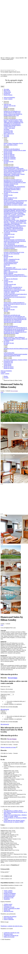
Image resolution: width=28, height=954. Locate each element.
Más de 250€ (10, 340)
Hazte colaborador (8, 918)
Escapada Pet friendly (14, 175)
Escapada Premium (14, 171)
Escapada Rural (17, 170)
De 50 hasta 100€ (10, 338)
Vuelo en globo (13, 288)
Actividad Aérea (8, 284)
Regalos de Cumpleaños (10, 157)
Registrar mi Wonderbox (10, 893)
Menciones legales (8, 934)
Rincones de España (12, 182)
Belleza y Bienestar (8, 271)
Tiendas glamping (17, 186)
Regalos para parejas (9, 315)
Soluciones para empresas (10, 916)
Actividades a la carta (9, 907)
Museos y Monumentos (13, 228)
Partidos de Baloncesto (17, 216)
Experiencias (7, 93)
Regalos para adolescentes (13, 319)
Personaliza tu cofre (8, 897)
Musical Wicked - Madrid (13, 225)
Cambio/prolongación (9, 896)
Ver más (6, 809)
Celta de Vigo (17, 213)
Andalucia (9, 352)
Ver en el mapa (14, 391)
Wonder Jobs (7, 909)
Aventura (6, 280)
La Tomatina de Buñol (21, 359)
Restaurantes (7, 237)
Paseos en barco (12, 114)
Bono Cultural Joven (9, 133)
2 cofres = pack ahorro (9, 128)
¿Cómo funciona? (8, 892)
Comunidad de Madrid (14, 355)
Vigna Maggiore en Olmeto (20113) (13, 810)
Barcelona (9, 348)
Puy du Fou (11, 200)
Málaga (21, 348)
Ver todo (13, 105)
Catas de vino (16, 245)
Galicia (5, 352)
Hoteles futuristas (11, 189)
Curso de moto (15, 297)
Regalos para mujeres (13, 316)
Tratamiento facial (12, 263)
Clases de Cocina (20, 252)
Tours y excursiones (18, 230)
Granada (25, 348)
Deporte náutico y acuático (10, 302)
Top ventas (6, 89)
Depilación (10, 276)
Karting (9, 297)
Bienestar (6, 255)
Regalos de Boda (8, 151)
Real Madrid (11, 210)
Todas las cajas (7, 104)
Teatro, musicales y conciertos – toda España (15, 220)
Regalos (6, 376)
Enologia (10, 245)
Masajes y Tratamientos (9, 259)
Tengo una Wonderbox (9, 97)
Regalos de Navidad (14, 330)
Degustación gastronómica (13, 246)
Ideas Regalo (7, 90)
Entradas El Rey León (13, 115)
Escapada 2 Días (11, 172)
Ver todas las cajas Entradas (10, 231)
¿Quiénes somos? (8, 904)
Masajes (10, 262)
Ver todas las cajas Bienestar (11, 278)
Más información (5, 709)
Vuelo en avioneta (12, 290)
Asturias (19, 354)
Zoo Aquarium (13, 203)
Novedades (6, 129)
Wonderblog (7, 899)
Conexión (3, 372)
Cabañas (10, 188)
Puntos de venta (8, 905)
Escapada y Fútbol (10, 174)
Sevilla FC (15, 211)
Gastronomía (7, 232)
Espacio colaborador (9, 919)
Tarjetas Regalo (7, 364)
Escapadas (6, 160)
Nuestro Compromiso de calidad (12, 908)
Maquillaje (15, 276)
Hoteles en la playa (8, 149)
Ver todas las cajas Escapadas (11, 192)
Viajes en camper (22, 150)
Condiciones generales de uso (11, 935)
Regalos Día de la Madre (13, 333)
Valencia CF (21, 211)
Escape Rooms (9, 230)
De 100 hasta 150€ (18, 338)
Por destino (6, 341)
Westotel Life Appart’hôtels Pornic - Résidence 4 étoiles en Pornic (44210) (15, 815)
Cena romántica (11, 241)
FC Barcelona (17, 210)
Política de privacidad (9, 936)
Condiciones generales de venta (11, 932)
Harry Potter (16, 202)
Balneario (10, 269)
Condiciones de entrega (9, 894)
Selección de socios (8, 911)
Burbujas (10, 186)
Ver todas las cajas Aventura (10, 306)
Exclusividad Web (8, 130)
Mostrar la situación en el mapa (8, 747)
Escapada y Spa (14, 168)
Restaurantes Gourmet (13, 239)
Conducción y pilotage (9, 291)
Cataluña (15, 354)
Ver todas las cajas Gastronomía (11, 253)
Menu (2, 86)
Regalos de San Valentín (13, 332)
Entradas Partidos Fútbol (10, 209)
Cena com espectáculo (20, 241)
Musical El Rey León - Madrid (15, 220)
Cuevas (9, 190)
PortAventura (9, 202)
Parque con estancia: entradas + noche (17, 204)
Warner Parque (17, 200)
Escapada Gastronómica (10, 252)
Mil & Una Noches (12, 123)
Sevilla (14, 348)
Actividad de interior (14, 304)
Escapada (6, 377)
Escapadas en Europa (9, 179)
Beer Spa (8, 270)
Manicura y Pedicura (13, 274)
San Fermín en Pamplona (10, 359)
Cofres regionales (12, 125)
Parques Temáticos (8, 197)
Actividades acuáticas (12, 144)
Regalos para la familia (11, 122)
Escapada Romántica (9, 167)
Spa (5, 264)
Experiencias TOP (8, 132)
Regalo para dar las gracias (15, 329)
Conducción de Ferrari (13, 294)
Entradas (6, 193)
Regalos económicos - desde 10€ (12, 337)
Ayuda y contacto (8, 99)
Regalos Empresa (8, 94)
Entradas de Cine (11, 126)
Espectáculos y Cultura (9, 217)
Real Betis (9, 211)
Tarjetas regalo (7, 92)
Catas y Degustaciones (9, 242)
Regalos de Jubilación (9, 154)
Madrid (5, 348)
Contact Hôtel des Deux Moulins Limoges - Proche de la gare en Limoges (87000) (14, 821)
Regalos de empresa (9, 366)
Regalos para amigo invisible (14, 322)
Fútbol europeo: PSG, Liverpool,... (13, 214)
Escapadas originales (9, 119)
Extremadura (10, 354)
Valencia (18, 348)
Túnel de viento (21, 290)
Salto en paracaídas (13, 287)
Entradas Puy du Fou (9, 111)
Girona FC (11, 213)
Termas (14, 269)
